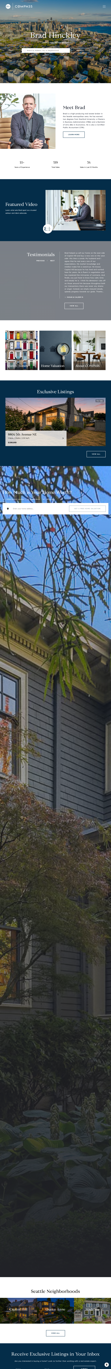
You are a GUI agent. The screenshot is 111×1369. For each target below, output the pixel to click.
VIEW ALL (74, 306)
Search (80, 50)
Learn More (73, 135)
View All (96, 454)
